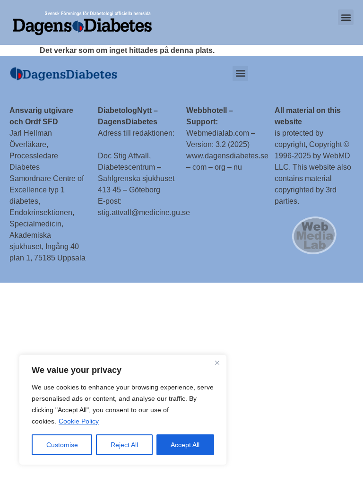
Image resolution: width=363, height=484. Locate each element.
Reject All (124, 445)
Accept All (185, 445)
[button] (346, 17)
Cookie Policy (79, 421)
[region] (123, 409)
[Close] (217, 362)
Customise (62, 445)
